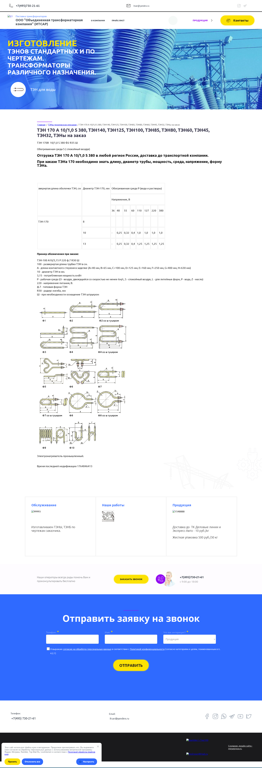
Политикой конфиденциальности (147, 649)
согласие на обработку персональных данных (87, 649)
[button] (131, 579)
